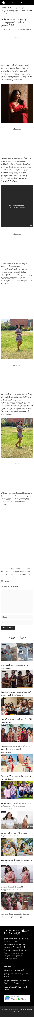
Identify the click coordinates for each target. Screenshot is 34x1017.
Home (3, 8)
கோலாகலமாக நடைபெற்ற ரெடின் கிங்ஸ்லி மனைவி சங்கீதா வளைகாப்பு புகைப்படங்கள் (16, 749)
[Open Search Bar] (21, 2)
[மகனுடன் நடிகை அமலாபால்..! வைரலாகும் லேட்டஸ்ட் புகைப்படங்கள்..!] (17, 847)
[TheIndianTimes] (8, 2)
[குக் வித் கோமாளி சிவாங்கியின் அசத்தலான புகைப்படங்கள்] (17, 874)
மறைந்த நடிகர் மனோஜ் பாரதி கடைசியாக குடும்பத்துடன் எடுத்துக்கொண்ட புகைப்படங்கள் (16, 806)
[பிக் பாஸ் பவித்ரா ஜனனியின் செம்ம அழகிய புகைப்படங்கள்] (17, 820)
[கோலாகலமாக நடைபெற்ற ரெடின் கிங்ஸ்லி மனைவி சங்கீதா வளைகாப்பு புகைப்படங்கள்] (17, 733)
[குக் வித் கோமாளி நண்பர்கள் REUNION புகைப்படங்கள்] (17, 706)
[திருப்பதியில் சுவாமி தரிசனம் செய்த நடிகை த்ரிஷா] (17, 652)
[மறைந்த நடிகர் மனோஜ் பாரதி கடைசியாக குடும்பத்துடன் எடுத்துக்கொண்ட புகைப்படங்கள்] (17, 790)
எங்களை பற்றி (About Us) (14, 970)
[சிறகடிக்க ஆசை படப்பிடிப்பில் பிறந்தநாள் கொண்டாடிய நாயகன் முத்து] (17, 901)
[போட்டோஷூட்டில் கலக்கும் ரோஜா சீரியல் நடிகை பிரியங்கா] (17, 763)
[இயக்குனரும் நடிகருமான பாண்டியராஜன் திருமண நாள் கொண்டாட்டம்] (17, 679)
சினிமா (11, 8)
